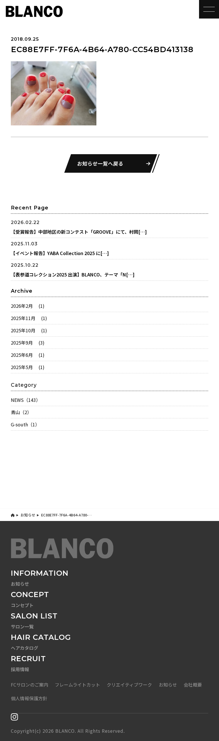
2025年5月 (27, 367)
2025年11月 (29, 318)
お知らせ (28, 515)
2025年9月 (27, 342)
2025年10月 (29, 330)
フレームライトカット (77, 684)
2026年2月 (27, 305)
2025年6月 (27, 354)
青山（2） (21, 412)
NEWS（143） (25, 399)
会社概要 (193, 684)
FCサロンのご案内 (29, 684)
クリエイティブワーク (129, 684)
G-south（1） (25, 424)
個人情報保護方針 (29, 698)
